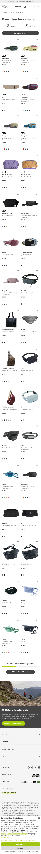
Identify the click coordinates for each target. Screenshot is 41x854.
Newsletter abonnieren (12, 723)
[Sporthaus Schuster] (20, 6)
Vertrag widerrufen (9, 793)
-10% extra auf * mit (20, 1)
